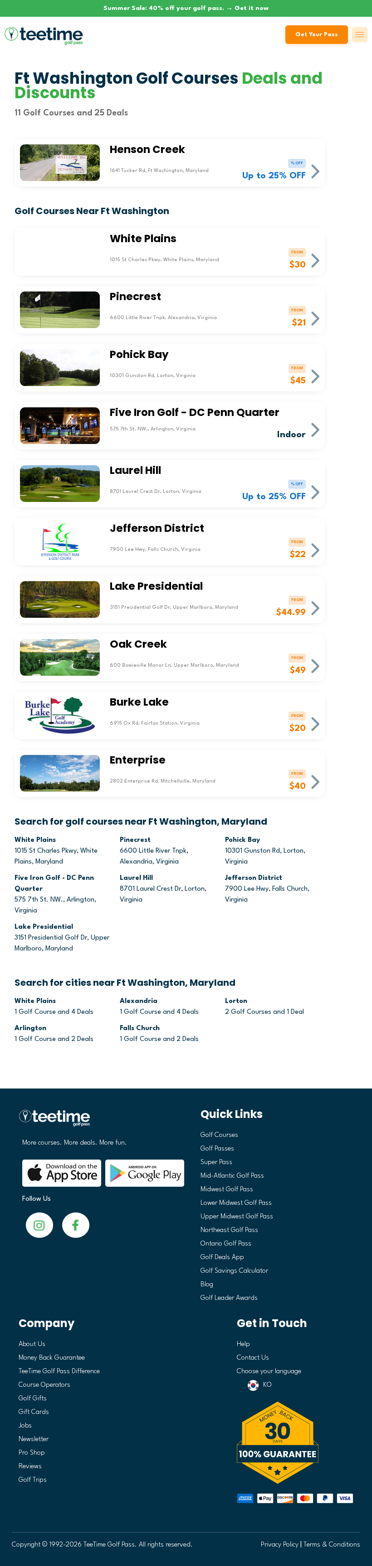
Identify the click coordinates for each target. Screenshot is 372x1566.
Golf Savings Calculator (234, 1271)
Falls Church (140, 1028)
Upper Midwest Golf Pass (237, 1216)
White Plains (35, 840)
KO (267, 1385)
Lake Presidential (44, 927)
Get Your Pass (316, 35)
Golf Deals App (222, 1257)
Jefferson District (253, 878)
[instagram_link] (75, 1225)
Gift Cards (34, 1412)
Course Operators (44, 1385)
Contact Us (253, 1358)
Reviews (30, 1466)
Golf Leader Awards (229, 1298)
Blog (207, 1284)
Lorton (236, 1001)
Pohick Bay (242, 840)
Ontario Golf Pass (226, 1244)
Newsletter (34, 1439)
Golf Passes (217, 1149)
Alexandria (138, 1001)
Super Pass (216, 1162)
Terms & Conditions (331, 1545)
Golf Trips (33, 1480)
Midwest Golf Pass (227, 1189)
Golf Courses (219, 1135)
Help (243, 1344)
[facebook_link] (39, 1225)
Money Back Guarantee (52, 1358)
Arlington (30, 1028)
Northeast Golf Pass (229, 1230)
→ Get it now (247, 8)
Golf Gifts (33, 1398)
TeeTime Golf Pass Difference (59, 1371)
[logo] (100, 1121)
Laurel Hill (136, 878)
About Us (32, 1344)
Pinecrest (135, 840)
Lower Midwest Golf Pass (236, 1203)
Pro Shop (32, 1453)
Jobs (25, 1426)
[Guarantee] (295, 1442)
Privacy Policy (280, 1545)
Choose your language (269, 1371)
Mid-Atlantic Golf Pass (232, 1176)
